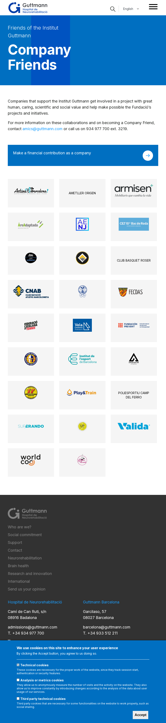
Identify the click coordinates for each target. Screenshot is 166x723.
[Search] (112, 9)
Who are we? (19, 527)
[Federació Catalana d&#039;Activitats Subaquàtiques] (134, 291)
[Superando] (31, 426)
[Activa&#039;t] (31, 190)
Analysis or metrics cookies (42, 680)
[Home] (27, 7)
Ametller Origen (82, 193)
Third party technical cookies (43, 699)
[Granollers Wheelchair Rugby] (30, 358)
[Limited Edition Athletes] (133, 358)
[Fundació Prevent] (134, 325)
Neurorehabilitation (25, 558)
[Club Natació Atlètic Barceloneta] (31, 291)
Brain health (18, 566)
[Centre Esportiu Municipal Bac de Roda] (134, 224)
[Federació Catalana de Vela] (82, 325)
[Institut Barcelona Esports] (82, 358)
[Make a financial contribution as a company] (148, 155)
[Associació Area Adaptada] (31, 224)
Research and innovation (30, 573)
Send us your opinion (26, 589)
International (19, 581)
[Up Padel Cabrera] (82, 426)
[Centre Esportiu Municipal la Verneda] (30, 257)
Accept (140, 715)
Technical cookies (34, 665)
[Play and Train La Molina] (82, 392)
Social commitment (25, 534)
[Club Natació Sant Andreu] (82, 291)
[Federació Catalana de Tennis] (30, 325)
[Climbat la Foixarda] (82, 257)
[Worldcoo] (30, 459)
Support (15, 542)
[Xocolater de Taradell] (82, 459)
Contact (15, 550)
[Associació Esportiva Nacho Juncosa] (82, 224)
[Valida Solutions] (134, 426)
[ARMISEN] (134, 190)
